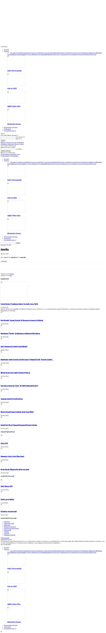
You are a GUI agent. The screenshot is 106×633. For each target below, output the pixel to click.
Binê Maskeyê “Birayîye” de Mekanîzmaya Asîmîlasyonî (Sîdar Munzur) (20, 333)
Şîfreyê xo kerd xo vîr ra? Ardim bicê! (12, 142)
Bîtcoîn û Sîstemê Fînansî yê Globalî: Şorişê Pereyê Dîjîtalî (17, 412)
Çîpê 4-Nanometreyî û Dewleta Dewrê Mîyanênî (14, 346)
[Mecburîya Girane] (16, 120)
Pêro (8, 53)
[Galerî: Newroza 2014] (5, 483)
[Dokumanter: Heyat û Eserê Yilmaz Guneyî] (5, 453)
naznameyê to (20, 137)
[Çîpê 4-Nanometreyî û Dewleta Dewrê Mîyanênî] (5, 343)
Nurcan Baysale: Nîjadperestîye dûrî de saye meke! (15, 469)
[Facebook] (3, 266)
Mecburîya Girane (14, 124)
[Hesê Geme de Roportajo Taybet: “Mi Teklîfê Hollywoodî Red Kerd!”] (5, 382)
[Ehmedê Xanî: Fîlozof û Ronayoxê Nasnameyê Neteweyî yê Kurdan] (5, 421)
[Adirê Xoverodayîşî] (16, 67)
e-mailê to (19, 149)
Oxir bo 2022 (12, 88)
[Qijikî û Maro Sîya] (16, 103)
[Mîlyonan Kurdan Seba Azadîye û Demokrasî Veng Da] (5, 369)
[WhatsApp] (15, 266)
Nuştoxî (6, 51)
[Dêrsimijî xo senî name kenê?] (5, 508)
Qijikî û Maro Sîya (13, 106)
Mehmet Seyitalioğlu (39, 54)
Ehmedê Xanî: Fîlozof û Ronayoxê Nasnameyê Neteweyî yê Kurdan (19, 425)
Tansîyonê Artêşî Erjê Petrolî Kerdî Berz (12, 399)
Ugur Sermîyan (61, 54)
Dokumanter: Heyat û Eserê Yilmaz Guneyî (12, 456)
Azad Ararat (35, 53)
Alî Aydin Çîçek (15, 53)
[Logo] (5, 156)
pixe (11, 275)
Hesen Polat (80, 53)
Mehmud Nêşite (51, 54)
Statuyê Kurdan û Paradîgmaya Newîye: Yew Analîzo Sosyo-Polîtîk (19, 304)
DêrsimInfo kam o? (10, 130)
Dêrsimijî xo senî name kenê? (9, 511)
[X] (9, 266)
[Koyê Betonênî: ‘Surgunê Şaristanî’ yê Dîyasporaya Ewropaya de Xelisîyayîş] (5, 317)
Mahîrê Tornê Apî (27, 54)
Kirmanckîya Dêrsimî (10, 127)
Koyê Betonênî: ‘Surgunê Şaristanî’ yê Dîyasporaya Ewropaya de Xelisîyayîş (22, 320)
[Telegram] (21, 266)
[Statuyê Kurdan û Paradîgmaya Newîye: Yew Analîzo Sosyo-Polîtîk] (14, 300)
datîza (12, 274)
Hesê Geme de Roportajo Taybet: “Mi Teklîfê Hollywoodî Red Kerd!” (19, 386)
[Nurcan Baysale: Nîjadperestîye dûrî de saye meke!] (5, 466)
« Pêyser (4, 261)
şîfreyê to (19, 139)
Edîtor (59, 53)
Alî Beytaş (23, 53)
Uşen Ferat (69, 54)
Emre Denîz (65, 53)
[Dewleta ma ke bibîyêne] (5, 496)
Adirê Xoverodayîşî (14, 71)
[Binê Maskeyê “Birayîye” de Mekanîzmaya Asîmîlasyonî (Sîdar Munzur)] (5, 330)
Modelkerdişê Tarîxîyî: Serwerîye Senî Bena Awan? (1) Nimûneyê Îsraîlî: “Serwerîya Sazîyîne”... (27, 359)
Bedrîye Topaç (43, 53)
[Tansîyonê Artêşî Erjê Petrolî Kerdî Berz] (5, 395)
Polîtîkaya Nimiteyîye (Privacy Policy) (12, 144)
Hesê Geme (72, 53)
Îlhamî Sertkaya (17, 54)
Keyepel (6, 49)
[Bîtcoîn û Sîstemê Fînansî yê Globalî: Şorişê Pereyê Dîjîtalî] (5, 408)
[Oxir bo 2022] (16, 85)
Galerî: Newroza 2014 (7, 486)
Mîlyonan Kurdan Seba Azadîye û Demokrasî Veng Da (15, 373)
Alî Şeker (28, 53)
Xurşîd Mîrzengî (91, 54)
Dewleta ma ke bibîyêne (7, 499)
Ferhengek (7, 129)
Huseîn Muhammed (90, 53)
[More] (27, 266)
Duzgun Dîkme (52, 53)
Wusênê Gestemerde (79, 54)
